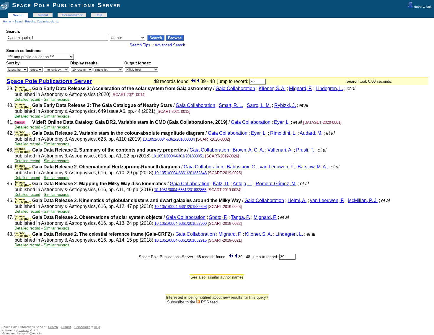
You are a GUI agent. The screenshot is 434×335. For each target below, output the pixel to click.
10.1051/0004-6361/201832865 (180, 190)
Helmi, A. (297, 200)
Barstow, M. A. (312, 166)
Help (99, 15)
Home (7, 21)
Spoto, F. (218, 217)
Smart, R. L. (231, 105)
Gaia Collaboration (235, 88)
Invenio (24, 330)
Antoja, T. (242, 183)
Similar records (56, 99)
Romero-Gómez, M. (276, 183)
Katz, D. (221, 183)
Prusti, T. (305, 149)
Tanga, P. (240, 217)
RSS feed (209, 302)
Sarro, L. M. (259, 105)
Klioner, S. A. (272, 88)
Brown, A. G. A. (248, 149)
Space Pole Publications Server (66, 5)
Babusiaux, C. (241, 166)
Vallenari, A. (280, 149)
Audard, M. (311, 133)
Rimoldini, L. (283, 133)
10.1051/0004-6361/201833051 (178, 156)
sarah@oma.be (32, 333)
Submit (43, 15)
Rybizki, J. (285, 105)
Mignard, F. (300, 88)
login (429, 6)
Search (18, 15)
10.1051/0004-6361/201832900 (180, 223)
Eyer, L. (282, 122)
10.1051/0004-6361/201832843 (180, 173)
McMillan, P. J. (363, 200)
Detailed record (27, 99)
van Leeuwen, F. (277, 166)
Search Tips (140, 45)
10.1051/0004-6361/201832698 (180, 206)
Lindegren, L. (329, 88)
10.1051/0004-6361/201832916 (180, 240)
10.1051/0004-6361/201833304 (169, 139)
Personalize (70, 15)
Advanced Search (170, 45)
